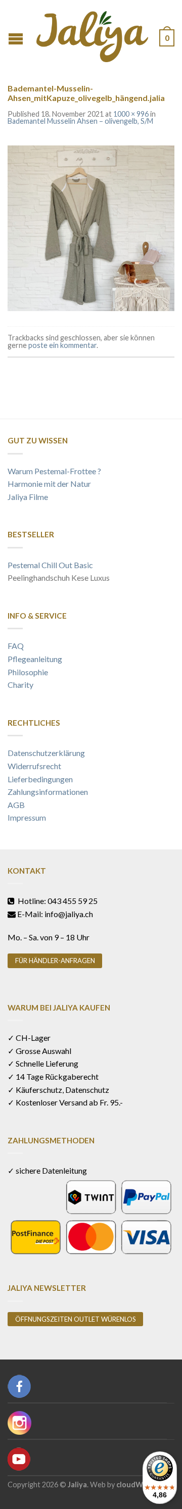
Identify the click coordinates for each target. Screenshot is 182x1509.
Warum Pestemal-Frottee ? (54, 471)
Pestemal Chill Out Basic (50, 565)
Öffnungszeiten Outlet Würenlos (75, 1319)
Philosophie (28, 672)
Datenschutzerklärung (46, 753)
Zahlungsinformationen (48, 791)
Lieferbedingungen (40, 779)
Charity (20, 684)
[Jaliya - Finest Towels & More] (92, 34)
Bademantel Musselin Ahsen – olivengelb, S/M (80, 121)
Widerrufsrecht (34, 766)
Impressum (27, 817)
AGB (16, 805)
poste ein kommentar (62, 345)
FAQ (16, 645)
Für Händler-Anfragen (55, 961)
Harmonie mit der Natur (49, 483)
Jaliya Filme (28, 496)
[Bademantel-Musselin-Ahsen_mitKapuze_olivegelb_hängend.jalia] (91, 227)
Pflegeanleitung (35, 659)
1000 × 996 (131, 114)
